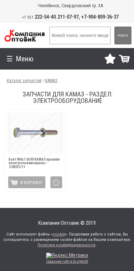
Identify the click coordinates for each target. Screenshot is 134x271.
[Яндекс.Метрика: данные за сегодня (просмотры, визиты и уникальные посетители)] (67, 255)
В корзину (31, 182)
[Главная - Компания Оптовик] (24, 35)
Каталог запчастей (24, 80)
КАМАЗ (51, 80)
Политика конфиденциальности (66, 245)
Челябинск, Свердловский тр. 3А (70, 5)
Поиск (123, 35)
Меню (25, 58)
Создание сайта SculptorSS (67, 261)
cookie (59, 234)
